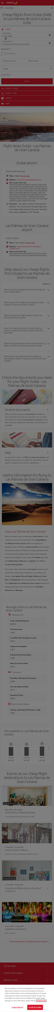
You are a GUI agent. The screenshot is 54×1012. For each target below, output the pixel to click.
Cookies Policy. (41, 1001)
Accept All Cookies (35, 1007)
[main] (27, 998)
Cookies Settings (17, 1007)
